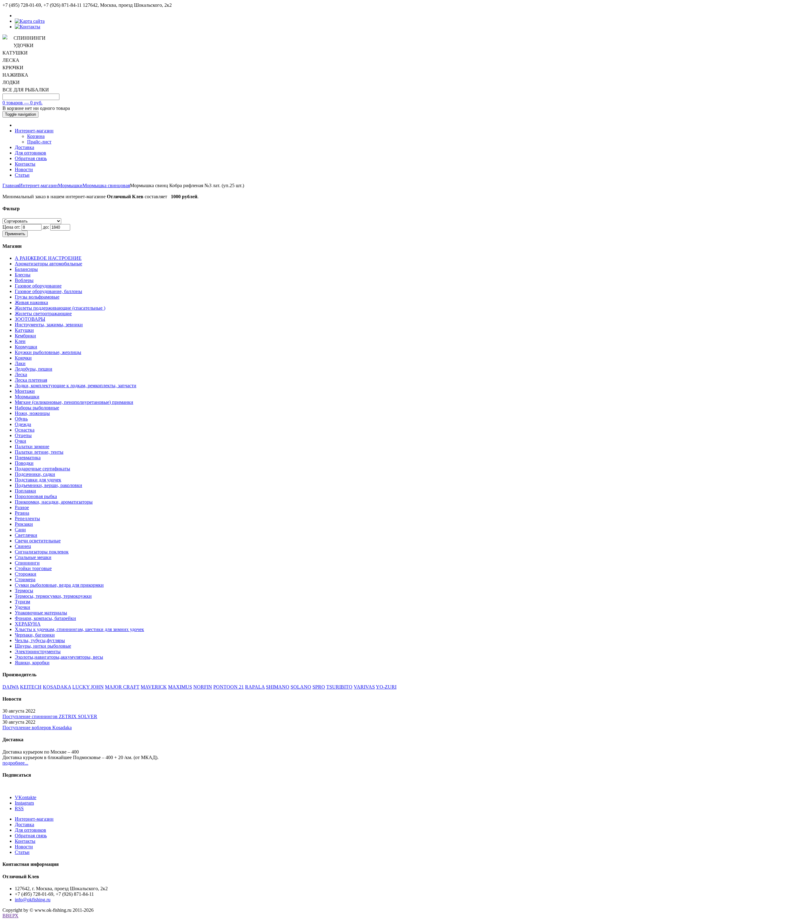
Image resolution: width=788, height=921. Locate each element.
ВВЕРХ (10, 915)
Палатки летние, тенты (39, 452)
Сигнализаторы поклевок (42, 551)
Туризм (22, 601)
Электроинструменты (38, 651)
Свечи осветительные (38, 540)
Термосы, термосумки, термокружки (53, 596)
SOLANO (301, 687)
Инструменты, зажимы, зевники (49, 324)
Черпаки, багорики (35, 634)
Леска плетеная (31, 380)
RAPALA (255, 687)
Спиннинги (27, 562)
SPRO (318, 687)
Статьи (22, 175)
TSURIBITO (339, 687)
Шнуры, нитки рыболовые (43, 646)
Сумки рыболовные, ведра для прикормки (59, 585)
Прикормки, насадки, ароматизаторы (54, 502)
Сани (20, 529)
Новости (24, 169)
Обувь (21, 418)
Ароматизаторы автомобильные (48, 263)
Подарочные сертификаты (42, 468)
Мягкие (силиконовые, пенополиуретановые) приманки (74, 402)
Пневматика (28, 457)
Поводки (24, 463)
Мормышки (70, 185)
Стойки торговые (33, 568)
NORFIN (202, 687)
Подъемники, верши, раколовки (48, 485)
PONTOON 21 (228, 687)
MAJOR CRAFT (122, 687)
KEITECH (31, 687)
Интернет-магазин (34, 130)
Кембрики (25, 335)
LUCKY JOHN (88, 687)
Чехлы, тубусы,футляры (40, 640)
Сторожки (25, 574)
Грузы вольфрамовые (37, 297)
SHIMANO (277, 687)
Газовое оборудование (38, 285)
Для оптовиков (30, 152)
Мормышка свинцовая (106, 185)
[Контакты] (27, 26)
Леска (21, 374)
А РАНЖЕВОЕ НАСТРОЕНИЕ (48, 258)
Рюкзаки (24, 524)
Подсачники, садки (35, 474)
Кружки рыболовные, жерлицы (48, 352)
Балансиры (26, 269)
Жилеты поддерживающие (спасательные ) (60, 308)
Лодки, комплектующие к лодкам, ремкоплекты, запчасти (75, 385)
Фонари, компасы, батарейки (45, 618)
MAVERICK (154, 687)
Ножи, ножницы (32, 413)
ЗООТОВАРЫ (30, 319)
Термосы (24, 590)
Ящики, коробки (32, 662)
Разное (22, 507)
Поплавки (25, 490)
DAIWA (10, 687)
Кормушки (26, 346)
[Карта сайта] (30, 21)
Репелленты (27, 518)
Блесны (22, 274)
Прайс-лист (39, 141)
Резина (22, 513)
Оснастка (24, 429)
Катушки (24, 330)
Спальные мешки (33, 557)
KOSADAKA (57, 687)
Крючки (23, 357)
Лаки (20, 363)
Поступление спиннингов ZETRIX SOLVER (49, 716)
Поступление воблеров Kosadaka (37, 727)
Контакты (25, 164)
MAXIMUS (180, 687)
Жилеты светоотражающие (43, 313)
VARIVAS (364, 687)
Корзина (36, 136)
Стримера (25, 579)
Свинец (23, 546)
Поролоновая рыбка (36, 496)
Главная (10, 185)
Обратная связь (31, 158)
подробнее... (15, 763)
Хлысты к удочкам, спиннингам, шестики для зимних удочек (79, 629)
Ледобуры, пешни (33, 369)
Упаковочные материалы (41, 612)
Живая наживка (31, 302)
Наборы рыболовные (37, 407)
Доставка (24, 147)
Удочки (22, 607)
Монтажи (25, 391)
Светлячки (26, 535)
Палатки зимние (32, 446)
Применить (15, 233)
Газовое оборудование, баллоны (48, 291)
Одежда (23, 424)
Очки (20, 441)
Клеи (20, 341)
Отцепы (23, 435)
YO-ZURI (386, 687)
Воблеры (24, 280)
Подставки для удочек (38, 479)
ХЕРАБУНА (28, 623)
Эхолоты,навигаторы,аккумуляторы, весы (59, 657)
